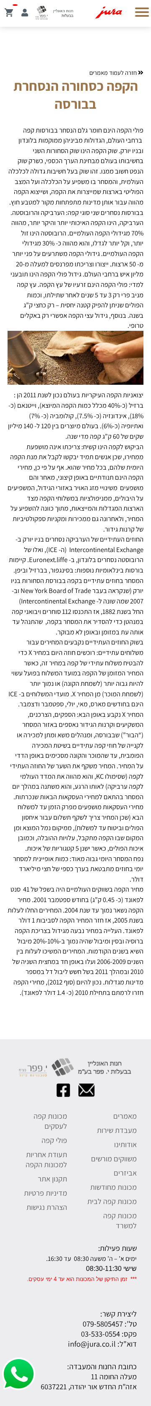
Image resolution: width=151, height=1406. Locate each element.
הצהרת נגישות (46, 1207)
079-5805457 (103, 1324)
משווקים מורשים (114, 1158)
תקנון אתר (52, 1178)
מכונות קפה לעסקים (50, 1121)
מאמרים (125, 1116)
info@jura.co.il (92, 1344)
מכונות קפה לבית (112, 1201)
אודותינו (125, 1144)
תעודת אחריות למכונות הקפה (46, 1159)
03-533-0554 (100, 1334)
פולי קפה (54, 1140)
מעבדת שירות (117, 1130)
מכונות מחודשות (113, 1187)
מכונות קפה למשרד (120, 1220)
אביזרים (125, 1173)
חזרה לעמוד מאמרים (113, 73)
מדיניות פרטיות (45, 1193)
